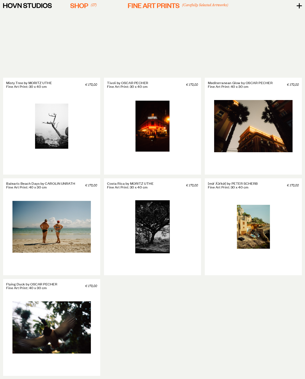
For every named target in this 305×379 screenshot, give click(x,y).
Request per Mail (82, 84)
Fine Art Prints (177, 5)
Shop (82, 5)
